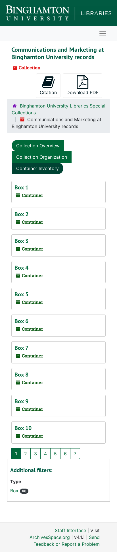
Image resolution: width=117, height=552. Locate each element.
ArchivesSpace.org (50, 537)
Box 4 (21, 267)
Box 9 (21, 401)
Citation (48, 92)
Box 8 (21, 374)
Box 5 (21, 294)
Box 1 (21, 187)
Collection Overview (38, 145)
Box (15, 490)
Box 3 (21, 241)
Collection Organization (41, 157)
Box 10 (23, 428)
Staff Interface (70, 530)
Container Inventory (37, 168)
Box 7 (21, 348)
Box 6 (21, 321)
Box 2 (21, 214)
